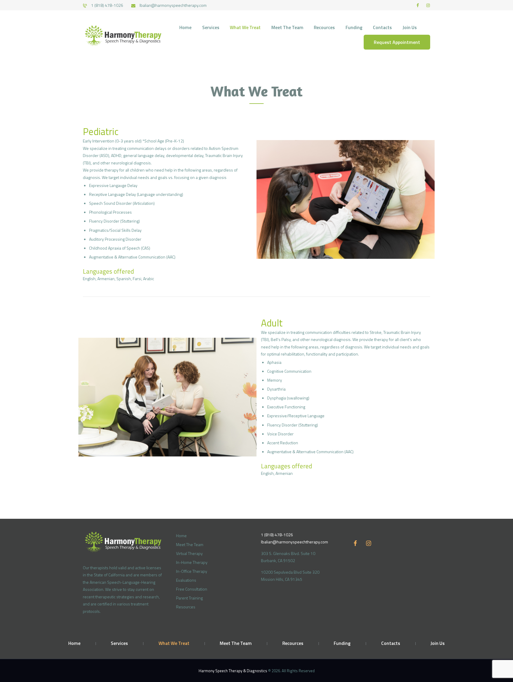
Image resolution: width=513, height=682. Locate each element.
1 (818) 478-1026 (277, 535)
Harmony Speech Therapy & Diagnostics (233, 671)
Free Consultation (191, 589)
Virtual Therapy (189, 553)
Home (181, 535)
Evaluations (186, 580)
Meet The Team (189, 544)
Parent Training (189, 598)
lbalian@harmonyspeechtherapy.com (294, 542)
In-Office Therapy (191, 571)
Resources (185, 607)
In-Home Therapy (192, 562)
